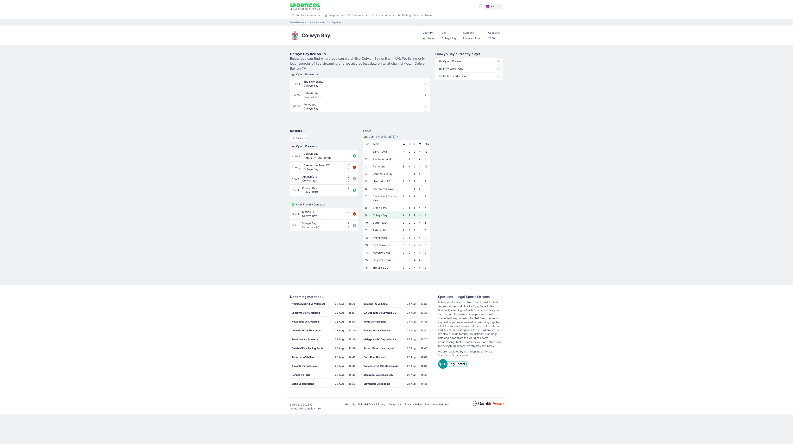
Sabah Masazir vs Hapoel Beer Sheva (382, 348)
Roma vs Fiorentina (374, 321)
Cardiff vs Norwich (374, 357)
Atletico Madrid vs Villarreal (308, 303)
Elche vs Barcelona (303, 383)
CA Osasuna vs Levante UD (379, 312)
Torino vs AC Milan (303, 357)
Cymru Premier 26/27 (382, 136)
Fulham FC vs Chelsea (376, 330)
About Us (349, 404)
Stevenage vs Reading (376, 383)
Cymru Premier (305, 74)
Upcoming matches (305, 297)
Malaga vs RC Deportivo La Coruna (382, 339)
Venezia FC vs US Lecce (306, 330)
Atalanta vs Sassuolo (304, 366)
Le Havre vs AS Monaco (306, 312)
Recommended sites (437, 404)
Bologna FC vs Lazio (375, 303)
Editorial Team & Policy (371, 404)
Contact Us (394, 404)
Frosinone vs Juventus (305, 339)
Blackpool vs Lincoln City (378, 374)
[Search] (480, 6)
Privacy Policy (413, 404)
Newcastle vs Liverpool (305, 321)
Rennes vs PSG (301, 374)
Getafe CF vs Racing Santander (310, 348)
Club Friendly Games (309, 204)
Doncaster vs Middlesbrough (380, 366)
